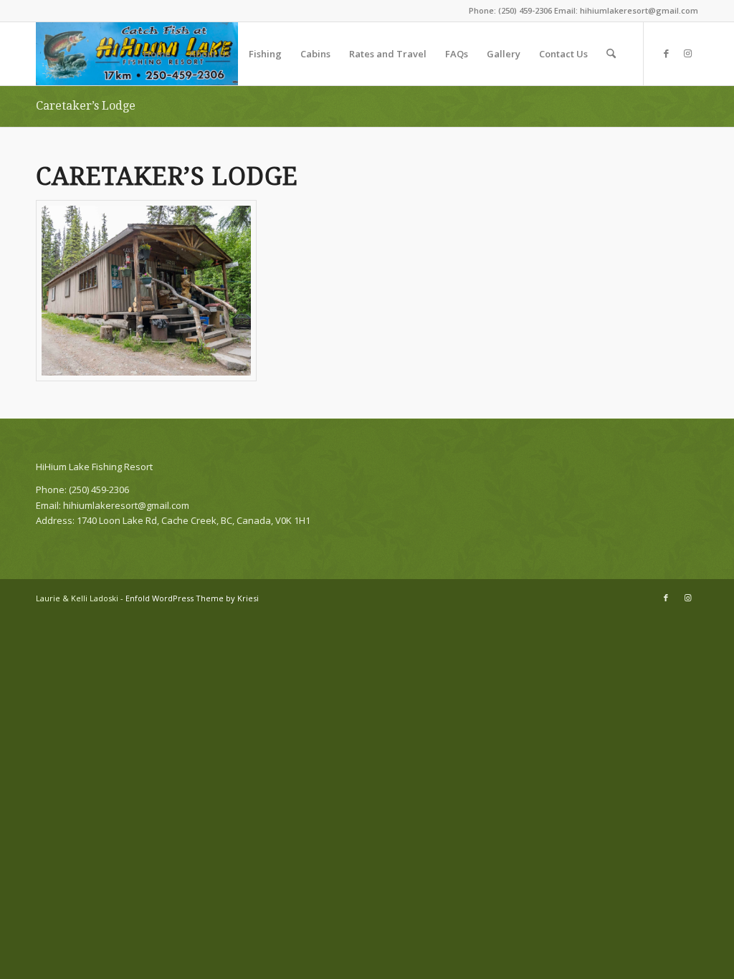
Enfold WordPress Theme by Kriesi (192, 598)
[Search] (611, 53)
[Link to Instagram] (687, 53)
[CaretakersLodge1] (146, 290)
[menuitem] (157, 53)
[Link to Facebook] (666, 53)
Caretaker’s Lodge (85, 106)
